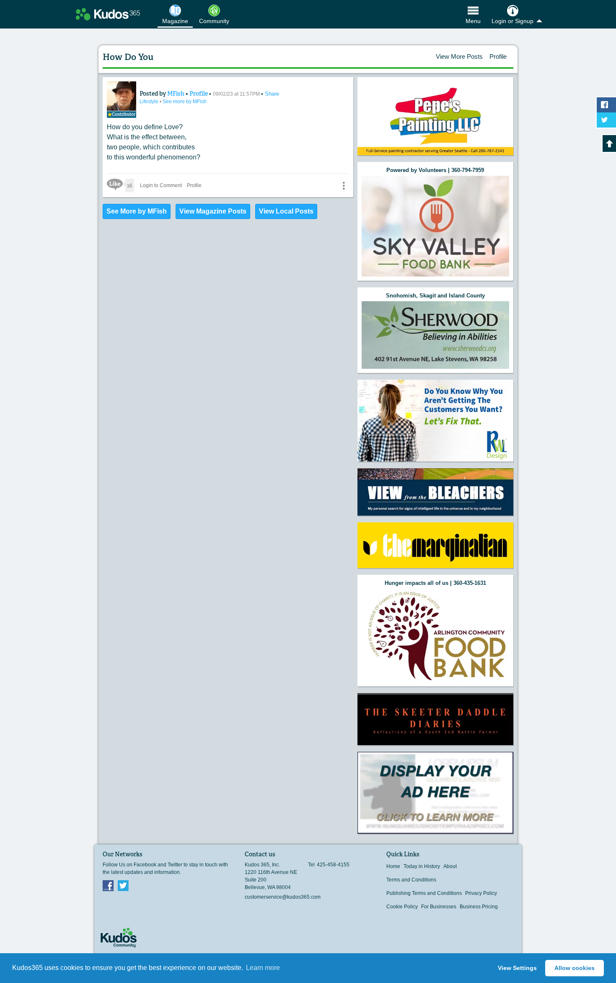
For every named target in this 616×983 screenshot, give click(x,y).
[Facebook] (108, 885)
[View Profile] (121, 96)
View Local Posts (286, 211)
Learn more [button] (263, 967)
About (450, 866)
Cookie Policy (402, 907)
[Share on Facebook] (606, 104)
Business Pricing (479, 907)
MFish (176, 93)
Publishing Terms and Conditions (424, 893)
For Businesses (438, 907)
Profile (498, 56)
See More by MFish (136, 211)
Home (393, 866)
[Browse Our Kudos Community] (107, 14)
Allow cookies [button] (574, 968)
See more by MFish (185, 101)
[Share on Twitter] (606, 120)
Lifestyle (150, 101)
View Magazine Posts (212, 211)
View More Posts (459, 56)
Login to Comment (161, 185)
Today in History (422, 866)
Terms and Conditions (411, 880)
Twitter (123, 885)
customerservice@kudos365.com (283, 897)
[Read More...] (435, 226)
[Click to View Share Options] (343, 185)
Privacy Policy (481, 893)
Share (272, 94)
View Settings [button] (517, 968)
